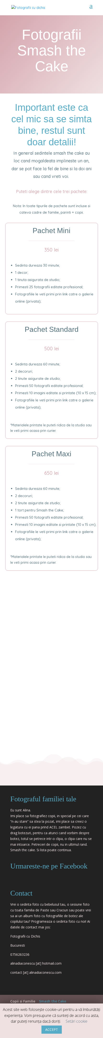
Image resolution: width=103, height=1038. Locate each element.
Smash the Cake (52, 1001)
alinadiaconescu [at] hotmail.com (36, 963)
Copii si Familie (22, 1001)
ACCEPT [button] (51, 1029)
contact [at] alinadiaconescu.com (36, 972)
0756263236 (19, 954)
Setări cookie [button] (76, 1021)
